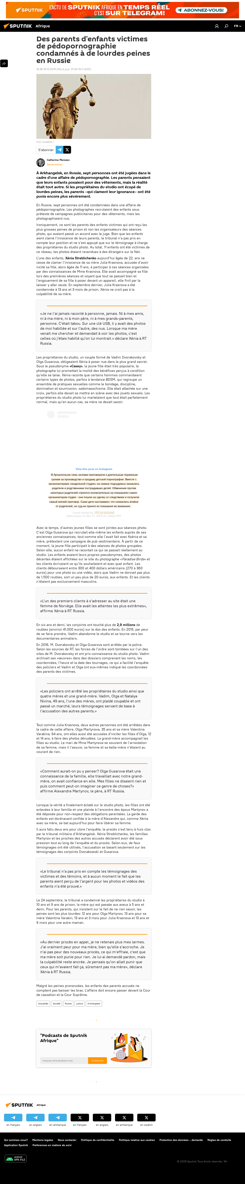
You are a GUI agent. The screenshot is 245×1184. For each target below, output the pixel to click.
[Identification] (217, 26)
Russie (68, 1003)
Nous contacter (67, 1140)
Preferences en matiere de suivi (52, 1145)
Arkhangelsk (93, 1003)
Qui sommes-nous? (16, 1140)
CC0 (38, 141)
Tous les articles (54, 164)
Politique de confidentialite (97, 1140)
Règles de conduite (219, 1140)
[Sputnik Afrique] (19, 29)
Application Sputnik (16, 1145)
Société (56, 1003)
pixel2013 (47, 141)
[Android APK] (16, 1159)
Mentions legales (42, 1140)
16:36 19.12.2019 (46, 69)
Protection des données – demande (181, 1140)
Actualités (43, 1003)
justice (79, 1003)
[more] (4, 63)
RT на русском (104, 512)
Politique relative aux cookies (137, 1140)
